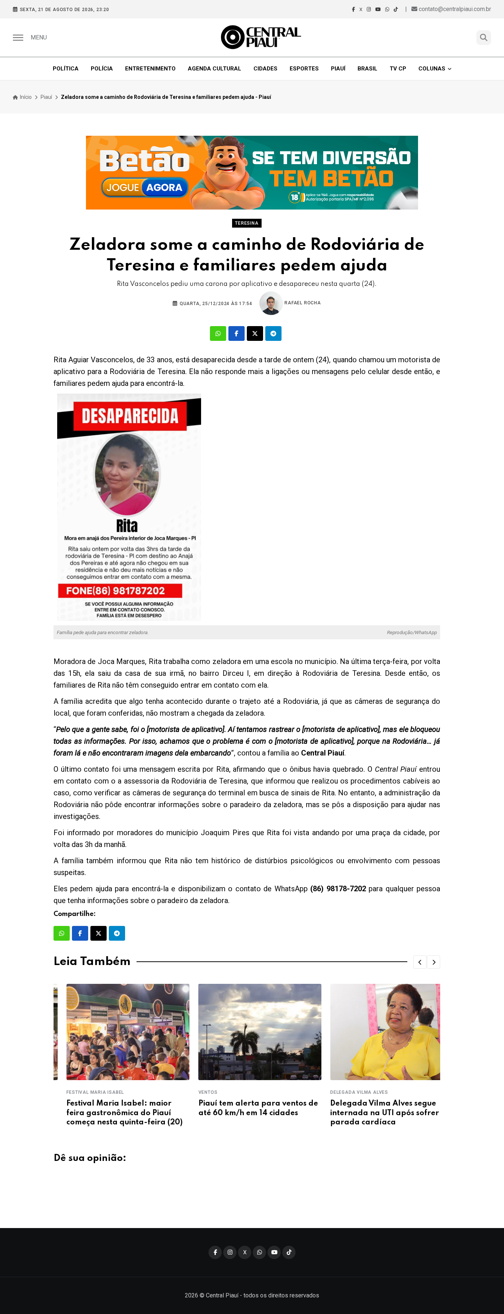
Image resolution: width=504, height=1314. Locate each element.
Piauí (338, 68)
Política (66, 68)
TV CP (398, 68)
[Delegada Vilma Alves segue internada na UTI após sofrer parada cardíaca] (378, 1032)
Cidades (265, 68)
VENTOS (194, 1092)
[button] (420, 962)
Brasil (367, 68)
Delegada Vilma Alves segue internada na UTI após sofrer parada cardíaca (371, 1113)
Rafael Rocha (302, 302)
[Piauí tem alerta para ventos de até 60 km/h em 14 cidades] (246, 1032)
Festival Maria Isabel (82, 1092)
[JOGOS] (252, 173)
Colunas (431, 68)
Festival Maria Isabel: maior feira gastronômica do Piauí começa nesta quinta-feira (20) (111, 1113)
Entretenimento (150, 68)
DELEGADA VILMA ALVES (346, 1092)
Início (25, 97)
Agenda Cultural (214, 68)
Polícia (102, 68)
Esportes (304, 68)
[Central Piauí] (261, 37)
